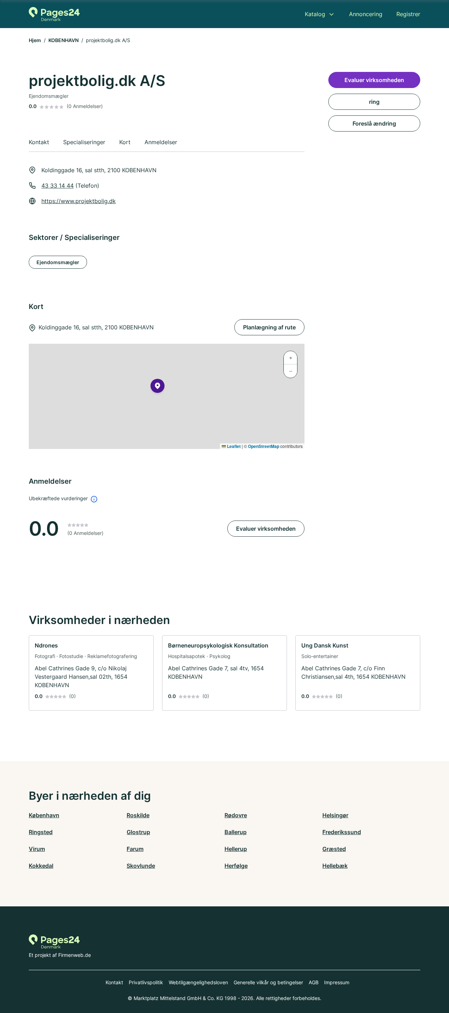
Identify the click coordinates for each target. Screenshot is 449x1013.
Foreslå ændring (374, 123)
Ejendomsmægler (57, 262)
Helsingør (335, 815)
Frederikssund (341, 832)
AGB (314, 982)
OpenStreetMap (263, 446)
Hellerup (235, 848)
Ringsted (41, 832)
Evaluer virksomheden (266, 528)
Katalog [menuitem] (315, 14)
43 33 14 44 (57, 185)
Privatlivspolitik (146, 982)
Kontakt (114, 982)
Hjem (35, 40)
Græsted (334, 848)
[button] (157, 387)
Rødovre (235, 815)
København (44, 815)
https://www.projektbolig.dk (78, 200)
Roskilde (138, 815)
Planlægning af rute (269, 327)
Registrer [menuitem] (408, 14)
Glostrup (138, 832)
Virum (37, 848)
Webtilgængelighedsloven (198, 982)
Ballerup (235, 832)
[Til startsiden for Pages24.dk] (54, 14)
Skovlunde (141, 865)
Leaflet (233, 446)
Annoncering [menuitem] (365, 14)
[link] (91, 673)
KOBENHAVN (63, 40)
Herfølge (236, 865)
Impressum (336, 982)
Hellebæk (335, 865)
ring (374, 101)
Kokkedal (41, 865)
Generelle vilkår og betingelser (268, 982)
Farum (135, 848)
